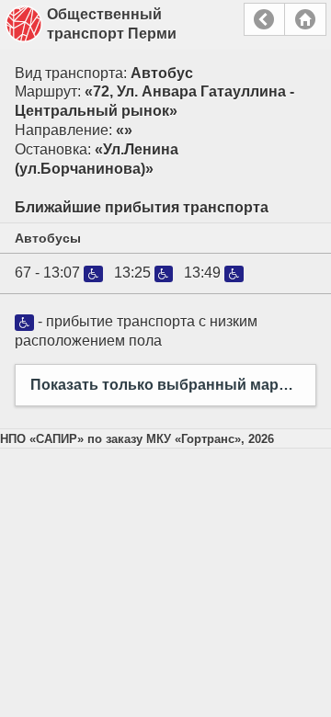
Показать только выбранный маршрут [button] (172, 385)
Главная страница (305, 19)
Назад (264, 19)
